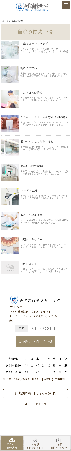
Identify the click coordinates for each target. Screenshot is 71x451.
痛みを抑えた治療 (31, 92)
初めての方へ (28, 68)
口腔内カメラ (28, 264)
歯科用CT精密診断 (32, 166)
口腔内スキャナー (31, 239)
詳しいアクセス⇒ (35, 403)
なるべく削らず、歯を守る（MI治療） (44, 117)
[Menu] (66, 5)
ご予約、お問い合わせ (35, 341)
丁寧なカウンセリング (34, 43)
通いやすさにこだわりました (38, 141)
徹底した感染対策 (31, 215)
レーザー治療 (28, 190)
